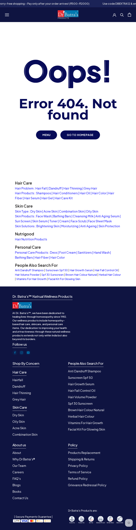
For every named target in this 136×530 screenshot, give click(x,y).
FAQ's (16, 478)
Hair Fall (41, 188)
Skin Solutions (24, 226)
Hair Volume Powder (27, 274)
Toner (53, 221)
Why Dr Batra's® (23, 459)
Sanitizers (85, 252)
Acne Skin (50, 211)
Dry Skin (36, 211)
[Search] (122, 14)
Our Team (19, 466)
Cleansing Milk (83, 216)
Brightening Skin (47, 226)
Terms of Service (79, 472)
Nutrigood (24, 233)
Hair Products (24, 193)
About (16, 453)
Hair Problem (24, 188)
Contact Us (20, 498)
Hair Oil (85, 193)
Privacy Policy (78, 466)
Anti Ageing (88, 226)
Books (16, 491)
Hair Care (23, 183)
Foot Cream (67, 252)
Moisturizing (69, 226)
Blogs (16, 485)
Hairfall (17, 380)
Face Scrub (78, 221)
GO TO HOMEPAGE (80, 135)
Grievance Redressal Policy (87, 485)
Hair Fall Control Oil (106, 270)
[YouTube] (28, 352)
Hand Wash (102, 252)
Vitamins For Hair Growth (31, 279)
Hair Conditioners (65, 193)
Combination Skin (71, 211)
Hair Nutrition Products (31, 239)
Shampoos (43, 193)
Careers (18, 472)
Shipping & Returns (81, 459)
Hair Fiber (42, 257)
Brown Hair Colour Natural (81, 274)
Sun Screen (22, 221)
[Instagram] (21, 352)
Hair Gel (47, 198)
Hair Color (99, 193)
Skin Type (22, 211)
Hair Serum (32, 198)
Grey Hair (90, 188)
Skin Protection (109, 226)
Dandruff (55, 188)
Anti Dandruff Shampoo (29, 270)
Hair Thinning (72, 188)
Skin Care (24, 206)
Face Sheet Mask (100, 221)
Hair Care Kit (64, 198)
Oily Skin (92, 211)
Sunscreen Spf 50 (56, 270)
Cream (64, 221)
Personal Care (28, 247)
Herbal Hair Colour (110, 274)
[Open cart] (129, 15)
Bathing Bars (62, 216)
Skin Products (24, 216)
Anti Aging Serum (107, 216)
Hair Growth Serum (81, 270)
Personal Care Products (31, 252)
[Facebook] (14, 352)
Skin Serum (40, 221)
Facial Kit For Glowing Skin (64, 279)
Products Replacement (84, 453)
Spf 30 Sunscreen (52, 274)
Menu (46, 135)
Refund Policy (78, 478)
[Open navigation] (7, 14)
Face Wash (43, 216)
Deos (53, 252)
